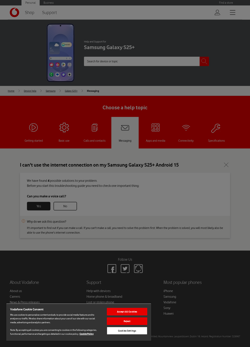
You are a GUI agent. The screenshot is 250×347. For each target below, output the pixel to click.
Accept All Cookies (127, 311)
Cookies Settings (127, 330)
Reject (127, 321)
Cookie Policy (86, 333)
